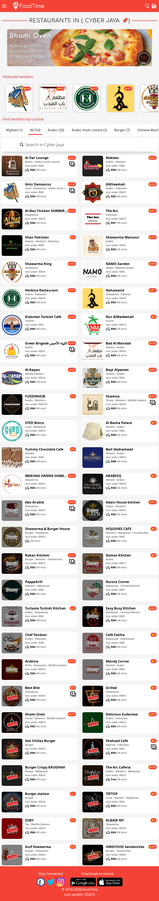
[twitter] (51, 881)
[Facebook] (41, 881)
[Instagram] (61, 881)
